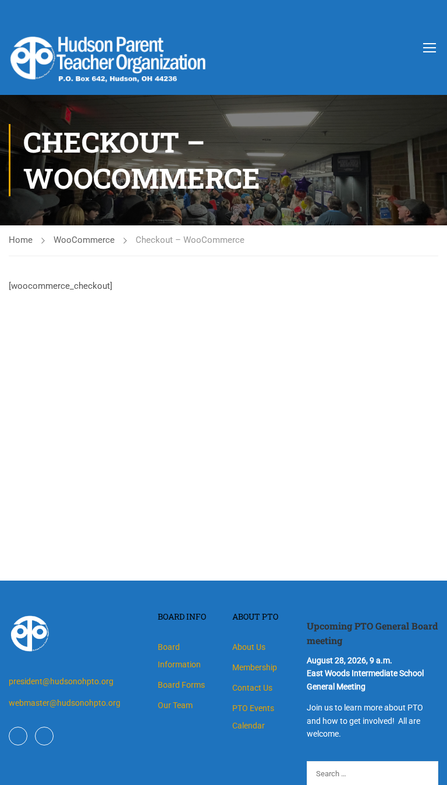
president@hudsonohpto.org (61, 681)
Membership (254, 667)
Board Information (179, 655)
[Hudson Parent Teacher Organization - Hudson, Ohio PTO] (169, 49)
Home (21, 240)
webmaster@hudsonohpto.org (64, 703)
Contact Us (252, 687)
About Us (248, 647)
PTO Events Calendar (253, 716)
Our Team (175, 705)
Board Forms (181, 684)
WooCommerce (84, 240)
